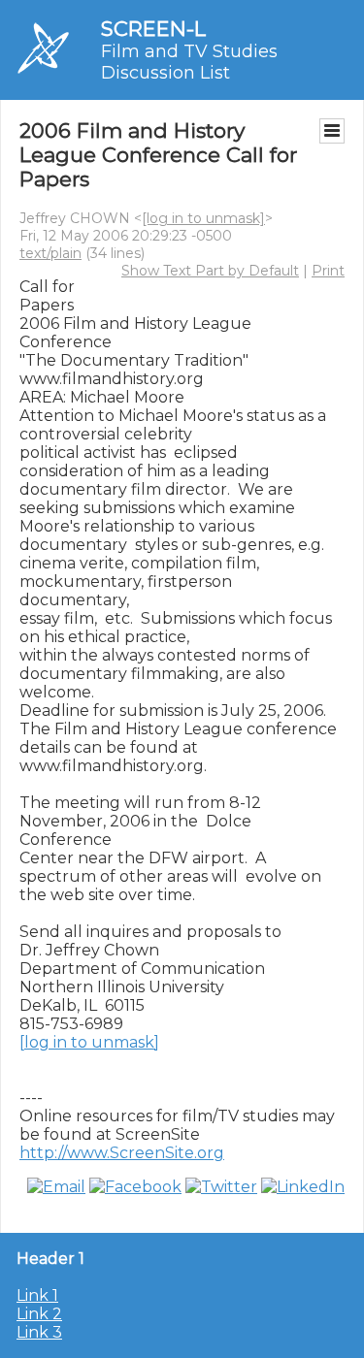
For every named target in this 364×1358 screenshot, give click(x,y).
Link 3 (39, 1332)
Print (328, 270)
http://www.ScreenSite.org (121, 1153)
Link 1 (37, 1295)
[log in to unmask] (203, 218)
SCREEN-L (153, 28)
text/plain (50, 253)
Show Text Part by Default (210, 270)
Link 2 (39, 1314)
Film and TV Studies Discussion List (189, 62)
